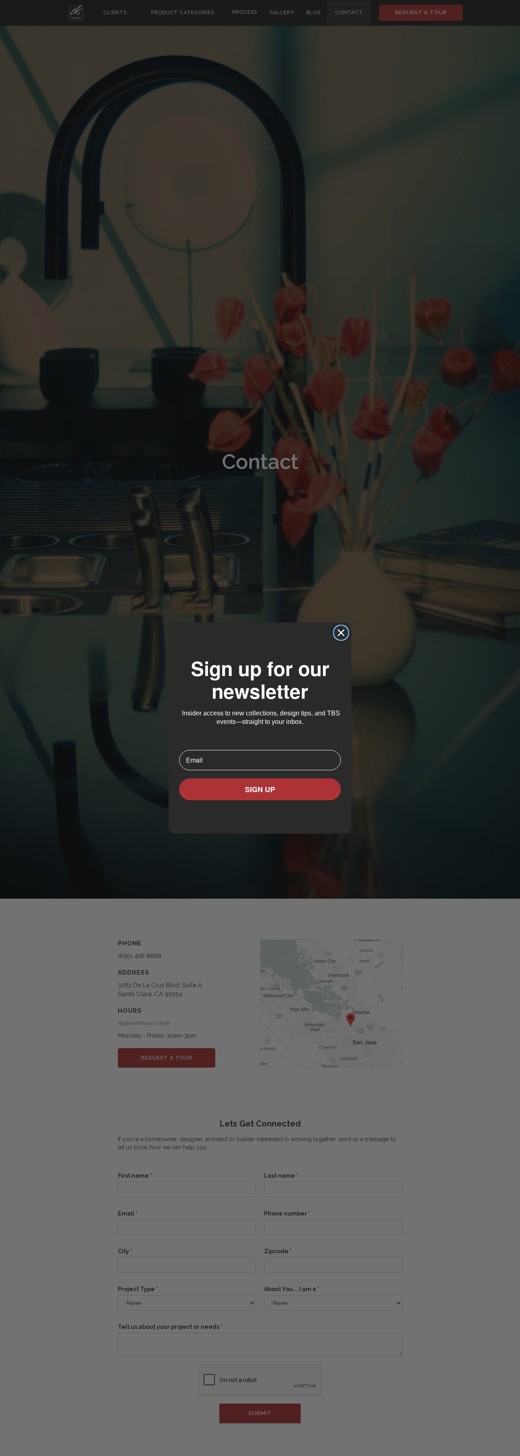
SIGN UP (260, 789)
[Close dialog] (341, 633)
